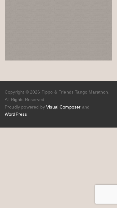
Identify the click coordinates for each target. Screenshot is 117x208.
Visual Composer (63, 106)
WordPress (16, 114)
